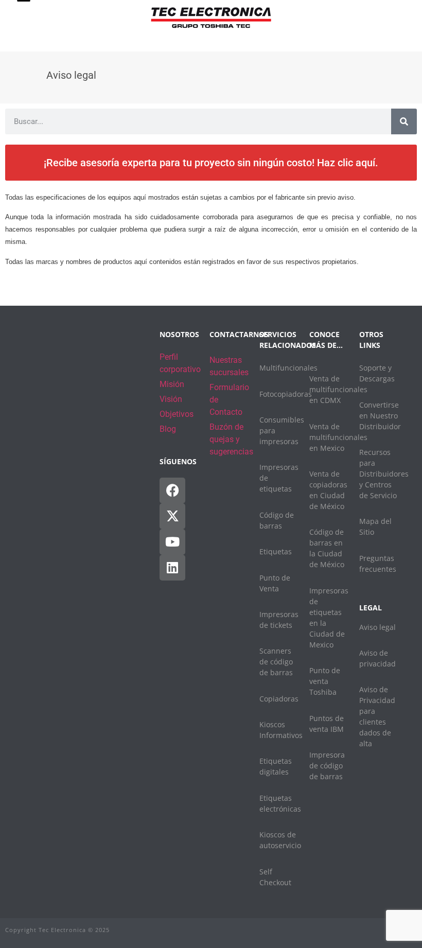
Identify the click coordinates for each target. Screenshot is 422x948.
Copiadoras (278, 699)
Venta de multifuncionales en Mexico (338, 437)
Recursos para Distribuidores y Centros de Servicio (384, 473)
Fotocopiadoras (285, 394)
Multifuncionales (288, 368)
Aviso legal (377, 627)
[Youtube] (172, 542)
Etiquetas (275, 551)
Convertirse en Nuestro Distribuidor (380, 415)
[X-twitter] (172, 516)
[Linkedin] (172, 568)
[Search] (404, 121)
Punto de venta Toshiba (324, 681)
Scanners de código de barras (276, 661)
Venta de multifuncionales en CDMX (338, 389)
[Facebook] (172, 490)
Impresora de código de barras (327, 765)
